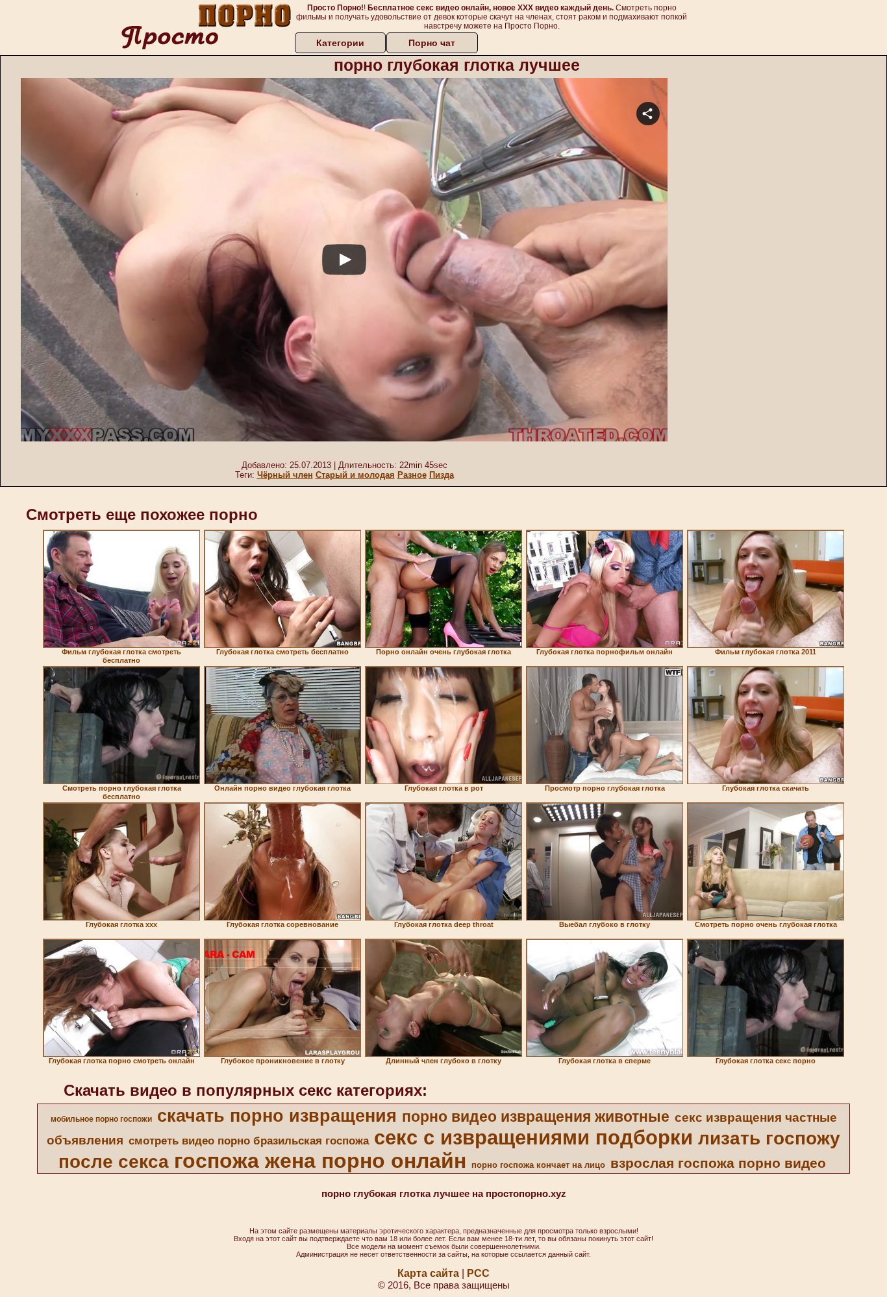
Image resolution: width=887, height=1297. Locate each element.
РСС (478, 1273)
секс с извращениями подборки (533, 1137)
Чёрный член (285, 475)
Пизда (441, 475)
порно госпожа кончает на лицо (538, 1165)
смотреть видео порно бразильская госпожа (249, 1140)
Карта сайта (428, 1273)
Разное (412, 475)
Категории (340, 43)
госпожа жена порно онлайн (320, 1160)
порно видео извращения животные (535, 1116)
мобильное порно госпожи (101, 1119)
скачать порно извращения (277, 1116)
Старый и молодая (355, 475)
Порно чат (431, 43)
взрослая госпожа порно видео (718, 1163)
